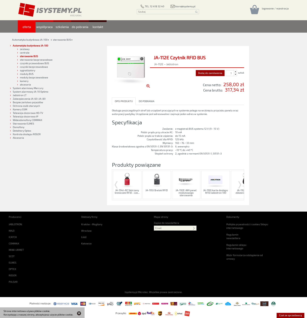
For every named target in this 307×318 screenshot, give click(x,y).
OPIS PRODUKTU (124, 101)
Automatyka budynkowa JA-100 (29, 39)
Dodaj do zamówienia (210, 72)
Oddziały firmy (89, 216)
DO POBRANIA (146, 101)
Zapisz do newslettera (166, 222)
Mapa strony (161, 216)
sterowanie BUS (62, 39)
